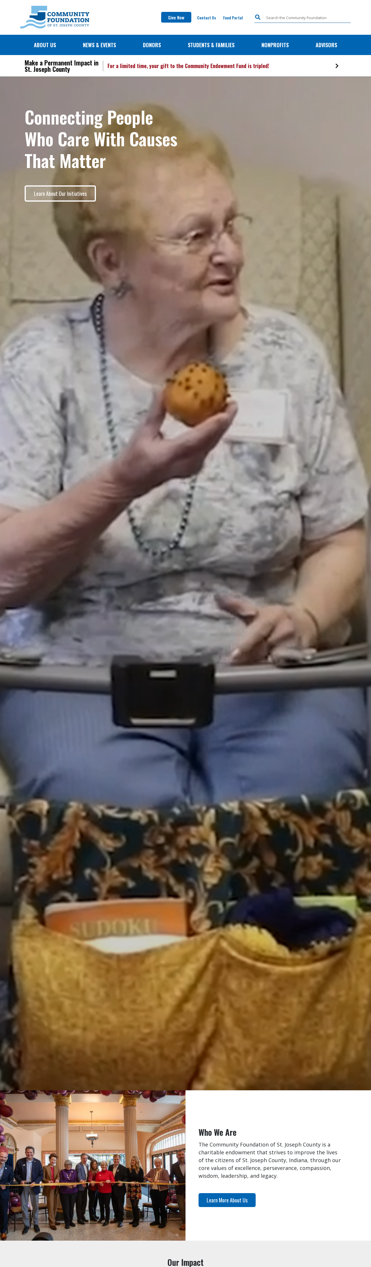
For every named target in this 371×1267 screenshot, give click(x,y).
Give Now (176, 17)
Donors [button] (152, 45)
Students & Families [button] (211, 45)
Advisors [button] (326, 45)
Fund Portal (233, 17)
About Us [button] (45, 45)
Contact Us (206, 17)
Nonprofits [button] (275, 45)
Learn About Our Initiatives (60, 193)
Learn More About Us (227, 1200)
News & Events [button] (99, 45)
